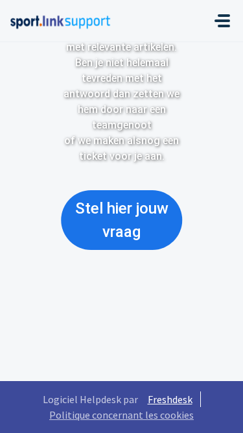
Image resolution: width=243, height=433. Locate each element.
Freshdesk (170, 399)
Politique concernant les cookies (121, 414)
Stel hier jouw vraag (121, 220)
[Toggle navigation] (222, 20)
